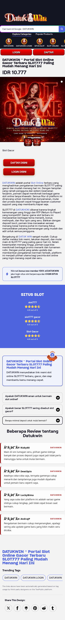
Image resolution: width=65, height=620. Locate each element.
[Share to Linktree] (26, 608)
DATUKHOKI (23, 209)
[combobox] (29, 29)
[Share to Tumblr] (52, 608)
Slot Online (37, 182)
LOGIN (16, 52)
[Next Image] (62, 110)
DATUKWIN (8, 182)
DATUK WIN (25, 236)
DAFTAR (48, 52)
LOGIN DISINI (19, 171)
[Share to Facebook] (17, 608)
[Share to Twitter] (8, 608)
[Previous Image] (2, 110)
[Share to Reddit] (44, 608)
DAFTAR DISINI (19, 162)
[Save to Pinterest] (35, 608)
